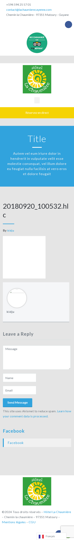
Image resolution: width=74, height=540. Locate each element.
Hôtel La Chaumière (57, 512)
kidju (10, 230)
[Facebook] (68, 24)
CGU (32, 522)
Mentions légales (14, 522)
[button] (37, 100)
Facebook (14, 431)
